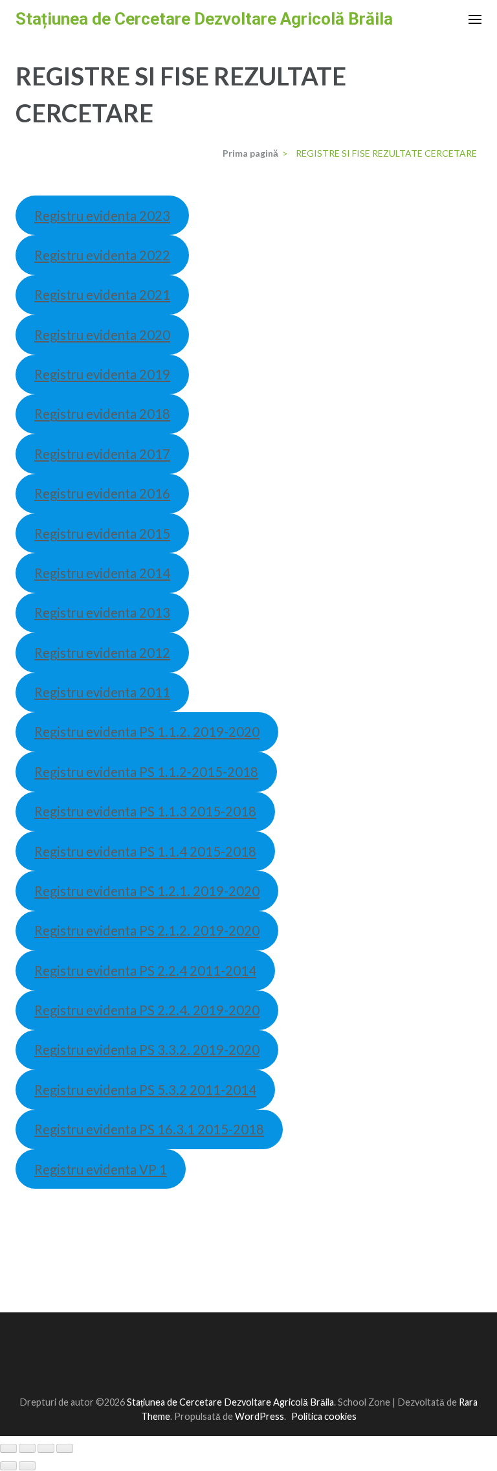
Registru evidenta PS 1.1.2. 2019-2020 (147, 731)
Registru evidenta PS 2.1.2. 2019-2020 (147, 930)
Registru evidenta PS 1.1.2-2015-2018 (146, 772)
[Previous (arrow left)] (8, 1465)
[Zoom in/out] (64, 1448)
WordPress (259, 1416)
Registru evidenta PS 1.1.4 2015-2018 (145, 851)
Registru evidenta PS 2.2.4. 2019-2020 (147, 1010)
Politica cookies (324, 1416)
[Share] (27, 1448)
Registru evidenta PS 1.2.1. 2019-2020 (147, 891)
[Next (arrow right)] (27, 1465)
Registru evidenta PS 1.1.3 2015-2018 (145, 811)
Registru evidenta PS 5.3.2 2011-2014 (145, 1089)
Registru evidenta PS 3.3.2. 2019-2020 (147, 1049)
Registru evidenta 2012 (102, 652)
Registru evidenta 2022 (102, 255)
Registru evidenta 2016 (102, 493)
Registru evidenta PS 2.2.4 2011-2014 (145, 970)
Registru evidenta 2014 (102, 573)
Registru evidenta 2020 (102, 334)
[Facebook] (241, 1369)
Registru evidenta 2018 (102, 413)
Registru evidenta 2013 (102, 612)
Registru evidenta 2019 (102, 374)
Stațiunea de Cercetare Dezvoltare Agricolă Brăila (204, 18)
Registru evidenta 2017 (102, 454)
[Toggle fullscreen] (46, 1448)
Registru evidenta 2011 (102, 692)
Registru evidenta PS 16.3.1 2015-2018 (149, 1129)
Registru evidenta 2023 (102, 215)
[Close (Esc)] (8, 1448)
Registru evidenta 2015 (102, 533)
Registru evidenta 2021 (102, 294)
